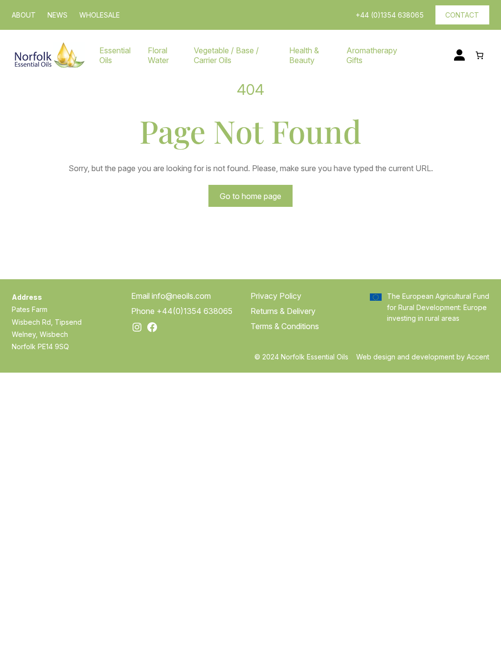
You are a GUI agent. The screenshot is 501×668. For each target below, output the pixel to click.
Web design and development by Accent (422, 357)
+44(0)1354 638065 (194, 311)
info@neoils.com (181, 296)
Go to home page (250, 196)
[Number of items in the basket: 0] (479, 55)
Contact (462, 15)
